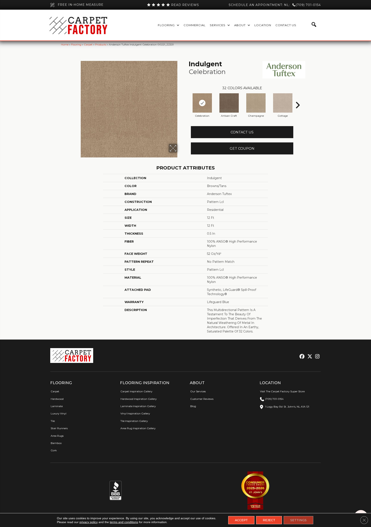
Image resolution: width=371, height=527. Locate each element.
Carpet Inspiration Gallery (136, 391)
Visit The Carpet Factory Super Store (282, 391)
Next (297, 99)
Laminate (57, 406)
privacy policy (88, 522)
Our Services (198, 391)
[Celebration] (202, 103)
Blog (193, 406)
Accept (241, 520)
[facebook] (301, 356)
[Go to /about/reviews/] (172, 5)
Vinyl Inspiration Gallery (135, 413)
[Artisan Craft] (229, 103)
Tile (53, 421)
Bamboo (56, 443)
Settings (298, 520)
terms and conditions (124, 522)
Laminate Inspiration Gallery (138, 406)
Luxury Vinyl (58, 413)
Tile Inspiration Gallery (134, 421)
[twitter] (309, 356)
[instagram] (316, 356)
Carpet (88, 44)
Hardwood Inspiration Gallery (138, 398)
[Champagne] (256, 103)
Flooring (76, 44)
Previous (186, 99)
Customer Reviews (201, 398)
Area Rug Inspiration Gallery (138, 428)
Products (100, 44)
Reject (269, 520)
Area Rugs (57, 435)
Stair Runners (59, 428)
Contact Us (242, 132)
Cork (54, 450)
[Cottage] (282, 103)
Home (64, 44)
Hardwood (57, 398)
